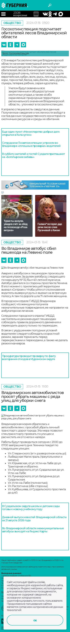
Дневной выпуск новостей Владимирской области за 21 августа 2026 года (34, 519)
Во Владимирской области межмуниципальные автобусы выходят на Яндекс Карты (33, 530)
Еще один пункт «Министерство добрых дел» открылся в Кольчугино (31, 133)
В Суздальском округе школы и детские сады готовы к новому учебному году (31, 508)
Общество (12, 23)
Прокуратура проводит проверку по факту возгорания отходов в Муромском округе (29, 358)
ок (35, 620)
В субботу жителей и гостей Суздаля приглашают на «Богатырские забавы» (33, 155)
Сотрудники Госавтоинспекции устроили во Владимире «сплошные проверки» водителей (31, 144)
